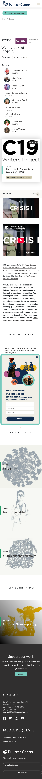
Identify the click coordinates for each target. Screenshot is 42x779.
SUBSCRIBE (20, 418)
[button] (20, 393)
